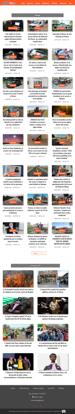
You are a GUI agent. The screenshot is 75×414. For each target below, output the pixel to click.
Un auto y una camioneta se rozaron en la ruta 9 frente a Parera (13, 93)
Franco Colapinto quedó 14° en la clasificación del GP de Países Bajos (18, 317)
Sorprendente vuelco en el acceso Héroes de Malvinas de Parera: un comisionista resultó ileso (37, 38)
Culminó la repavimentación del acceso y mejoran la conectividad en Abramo (37, 182)
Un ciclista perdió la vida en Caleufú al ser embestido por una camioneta (13, 122)
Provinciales (37, 173)
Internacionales (13, 28)
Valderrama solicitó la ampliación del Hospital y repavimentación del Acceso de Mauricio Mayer (62, 183)
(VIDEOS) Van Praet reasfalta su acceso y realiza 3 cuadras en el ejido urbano (37, 123)
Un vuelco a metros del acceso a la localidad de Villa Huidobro (37, 65)
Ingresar (62, 388)
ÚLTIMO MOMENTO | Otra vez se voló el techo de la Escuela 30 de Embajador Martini (13, 66)
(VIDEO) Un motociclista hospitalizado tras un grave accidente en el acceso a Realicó (62, 95)
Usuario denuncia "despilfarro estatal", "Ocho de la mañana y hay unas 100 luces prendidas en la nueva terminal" (62, 153)
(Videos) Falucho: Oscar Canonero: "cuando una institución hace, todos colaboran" (62, 211)
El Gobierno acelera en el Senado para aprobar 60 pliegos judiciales (53, 317)
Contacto (13, 388)
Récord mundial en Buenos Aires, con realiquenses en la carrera (53, 373)
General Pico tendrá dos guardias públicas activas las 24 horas (53, 290)
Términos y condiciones (38, 388)
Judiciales (13, 173)
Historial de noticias (24, 388)
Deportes (30, 3)
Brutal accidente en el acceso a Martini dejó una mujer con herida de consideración (62, 66)
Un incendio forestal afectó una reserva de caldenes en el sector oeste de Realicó (18, 290)
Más (70, 3)
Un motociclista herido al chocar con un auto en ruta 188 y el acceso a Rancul (37, 151)
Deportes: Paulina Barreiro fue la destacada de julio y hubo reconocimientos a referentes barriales (18, 375)
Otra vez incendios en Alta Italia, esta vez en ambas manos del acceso (62, 122)
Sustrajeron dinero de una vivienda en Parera (62, 35)
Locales (37, 3)
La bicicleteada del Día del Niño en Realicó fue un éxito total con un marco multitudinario (52, 345)
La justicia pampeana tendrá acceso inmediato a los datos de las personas (13, 182)
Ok (63, 411)
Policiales (55, 3)
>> (44, 253)
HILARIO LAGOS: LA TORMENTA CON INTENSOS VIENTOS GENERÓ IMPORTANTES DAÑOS (62, 240)
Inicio (23, 3)
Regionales (45, 3)
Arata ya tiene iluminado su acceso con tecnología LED (13, 149)
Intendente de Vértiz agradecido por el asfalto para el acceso (13, 239)
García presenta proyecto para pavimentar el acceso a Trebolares (13, 210)
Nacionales (63, 3)
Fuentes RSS (51, 388)
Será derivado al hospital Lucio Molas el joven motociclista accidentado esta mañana (37, 95)
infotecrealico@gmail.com (37, 400)
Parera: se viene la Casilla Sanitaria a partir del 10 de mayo (37, 210)
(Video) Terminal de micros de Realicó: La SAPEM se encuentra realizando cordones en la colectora (37, 240)
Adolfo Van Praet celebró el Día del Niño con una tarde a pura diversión (18, 344)
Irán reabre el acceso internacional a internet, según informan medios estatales (13, 38)
